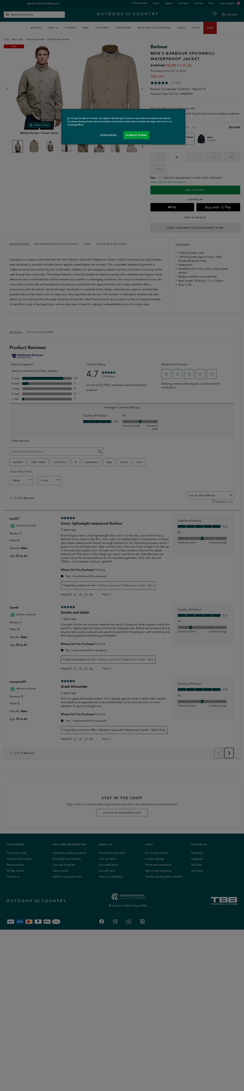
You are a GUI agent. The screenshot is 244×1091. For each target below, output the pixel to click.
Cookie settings (108, 134)
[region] (123, 126)
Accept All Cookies (136, 135)
